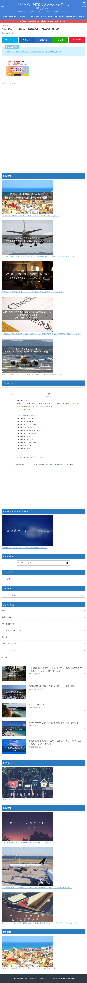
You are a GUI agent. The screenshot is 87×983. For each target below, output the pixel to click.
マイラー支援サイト (72, 16)
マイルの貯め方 (22, 16)
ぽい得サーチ (20, 464)
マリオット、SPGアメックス (37, 16)
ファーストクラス (58, 16)
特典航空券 (12, 16)
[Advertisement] (43, 110)
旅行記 (50, 16)
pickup (81, 16)
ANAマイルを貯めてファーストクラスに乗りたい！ (43, 6)
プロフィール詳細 (23, 409)
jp (49, 393)
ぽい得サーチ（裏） (42, 464)
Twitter (71, 464)
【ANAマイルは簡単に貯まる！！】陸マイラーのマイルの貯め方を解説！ (44, 21)
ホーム (5, 16)
